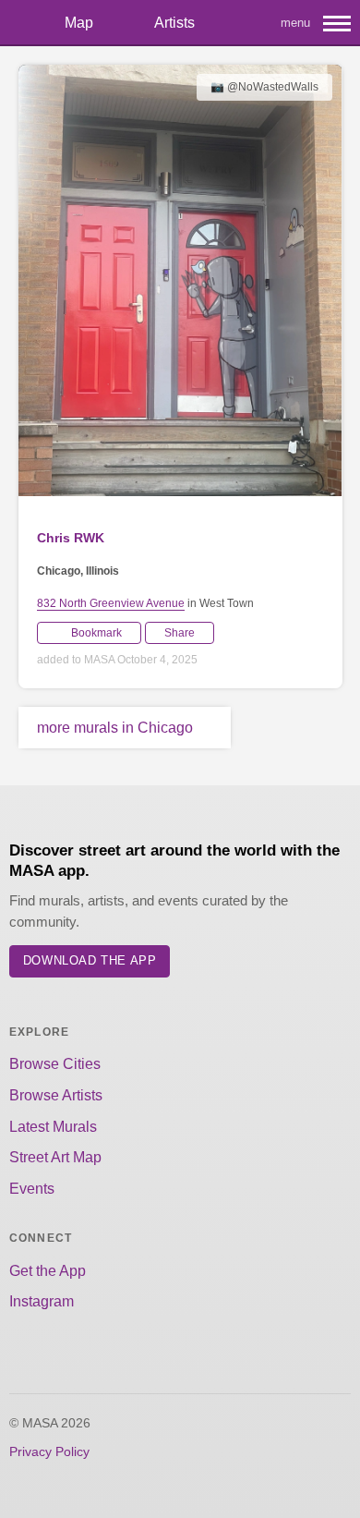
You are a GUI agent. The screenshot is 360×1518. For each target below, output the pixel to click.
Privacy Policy (49, 1451)
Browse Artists (55, 1095)
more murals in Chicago (115, 727)
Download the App (90, 960)
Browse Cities (55, 1064)
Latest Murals (53, 1127)
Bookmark (96, 632)
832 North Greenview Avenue (111, 603)
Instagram (41, 1301)
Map (79, 22)
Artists (174, 22)
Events (31, 1188)
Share (179, 632)
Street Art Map (55, 1157)
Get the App (47, 1271)
